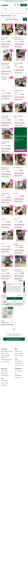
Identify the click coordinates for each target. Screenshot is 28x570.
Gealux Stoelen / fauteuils (6, 351)
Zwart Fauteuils (4, 383)
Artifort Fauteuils (18, 353)
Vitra (16, 373)
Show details (19, 295)
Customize (14, 301)
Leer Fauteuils (4, 371)
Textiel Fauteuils (4, 375)
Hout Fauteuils (4, 373)
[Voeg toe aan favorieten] (13, 38)
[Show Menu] (26, 8)
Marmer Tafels (18, 377)
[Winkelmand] (15, 5)
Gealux (11, 13)
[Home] (7, 5)
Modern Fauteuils (19, 365)
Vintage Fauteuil (18, 363)
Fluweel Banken (18, 375)
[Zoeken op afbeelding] (22, 8)
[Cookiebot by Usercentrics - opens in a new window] (19, 280)
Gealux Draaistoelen (5, 361)
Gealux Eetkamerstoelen (6, 359)
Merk (7, 13)
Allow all (14, 298)
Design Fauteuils (18, 361)
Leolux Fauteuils (18, 351)
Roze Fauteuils (4, 380)
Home (2, 13)
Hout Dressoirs (18, 371)
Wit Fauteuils (4, 385)
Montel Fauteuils (18, 355)
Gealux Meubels (18, 13)
